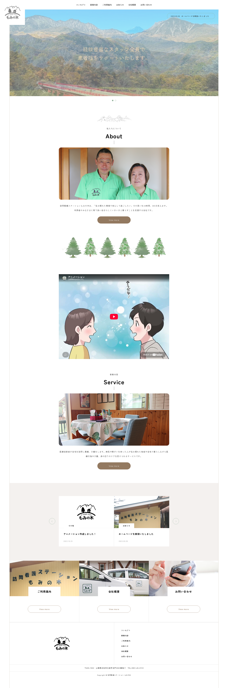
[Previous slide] (52, 521)
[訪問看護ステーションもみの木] (12, 12)
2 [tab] (115, 100)
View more (114, 220)
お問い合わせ (146, 4)
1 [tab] (112, 100)
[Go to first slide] (176, 521)
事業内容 (94, 4)
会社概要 (132, 4)
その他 (126, 526)
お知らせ (120, 4)
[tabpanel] (114, 52)
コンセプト (81, 4)
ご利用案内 (107, 4)
